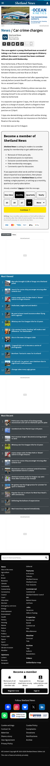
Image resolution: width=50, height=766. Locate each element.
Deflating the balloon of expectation (26, 501)
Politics (4, 634)
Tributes (29, 576)
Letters (4, 657)
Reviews (4, 660)
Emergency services (8, 606)
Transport (4, 645)
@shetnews (13, 37)
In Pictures (30, 573)
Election (4, 603)
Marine (3, 625)
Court (3, 597)
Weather (4, 650)
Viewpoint (4, 663)
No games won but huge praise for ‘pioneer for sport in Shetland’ (29, 486)
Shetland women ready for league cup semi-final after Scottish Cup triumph (28, 478)
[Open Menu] (2, 3)
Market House (31, 600)
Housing (4, 622)
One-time (8, 195)
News (5, 30)
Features (30, 570)
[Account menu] (47, 3)
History (3, 620)
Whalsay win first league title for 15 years (27, 321)
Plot (27, 628)
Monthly (19, 195)
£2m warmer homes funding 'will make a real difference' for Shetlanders (28, 330)
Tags (28, 648)
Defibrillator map (33, 662)
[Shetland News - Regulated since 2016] (39, 715)
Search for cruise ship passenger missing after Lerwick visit (29, 290)
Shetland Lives (31, 582)
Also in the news (7, 569)
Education (4, 600)
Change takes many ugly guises (23, 369)
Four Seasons (31, 585)
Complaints (31, 729)
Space (3, 639)
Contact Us (5, 729)
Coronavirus (5, 592)
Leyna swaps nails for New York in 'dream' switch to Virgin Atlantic (27, 298)
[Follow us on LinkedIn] (42, 707)
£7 (22, 202)
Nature (3, 628)
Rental (28, 623)
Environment (5, 614)
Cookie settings (7, 725)
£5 (14, 202)
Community (5, 586)
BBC (27, 597)
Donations (30, 732)
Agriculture (5, 572)
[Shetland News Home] (25, 5)
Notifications (31, 736)
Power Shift (5, 636)
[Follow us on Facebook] (8, 707)
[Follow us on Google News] (18, 715)
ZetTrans (29, 603)
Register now (13, 690)
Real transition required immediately (26, 509)
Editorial (29, 566)
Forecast (29, 638)
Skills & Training (31, 613)
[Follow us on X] (33, 707)
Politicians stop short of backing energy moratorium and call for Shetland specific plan (29, 422)
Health (3, 617)
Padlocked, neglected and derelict (24, 305)
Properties (30, 617)
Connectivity (5, 589)
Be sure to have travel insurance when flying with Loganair (28, 314)
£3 (7, 202)
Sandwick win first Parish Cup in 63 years (27, 429)
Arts (2, 575)
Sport (3, 642)
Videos (29, 658)
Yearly (41, 195)
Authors (29, 651)
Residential (30, 620)
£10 (29, 202)
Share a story (6, 736)
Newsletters (30, 654)
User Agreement (8, 740)
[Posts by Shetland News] (5, 37)
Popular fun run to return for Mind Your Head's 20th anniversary (29, 494)
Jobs (28, 607)
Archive (29, 645)
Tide (27, 641)
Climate (4, 583)
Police (3, 631)
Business (4, 581)
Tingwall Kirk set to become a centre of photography (26, 346)
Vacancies (29, 610)
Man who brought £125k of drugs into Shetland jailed (29, 282)
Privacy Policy (7, 743)
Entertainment (6, 611)
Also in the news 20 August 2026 (23, 337)
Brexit (3, 578)
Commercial (31, 589)
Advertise (5, 732)
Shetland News (15, 35)
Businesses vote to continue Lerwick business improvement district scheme (29, 470)
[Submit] (46, 557)
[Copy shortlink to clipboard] (22, 44)
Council (3, 595)
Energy (3, 608)
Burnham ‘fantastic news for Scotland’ (26, 353)
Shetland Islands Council (35, 595)
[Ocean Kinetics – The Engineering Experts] (25, 16)
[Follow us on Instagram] (16, 707)
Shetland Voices (32, 579)
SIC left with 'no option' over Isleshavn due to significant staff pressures (29, 362)
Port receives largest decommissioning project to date (29, 438)
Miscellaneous (31, 631)
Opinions (5, 654)
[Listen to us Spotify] (4, 715)
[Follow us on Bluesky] (25, 707)
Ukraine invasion (7, 647)
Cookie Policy (31, 725)
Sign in (36, 690)
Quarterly (30, 195)
